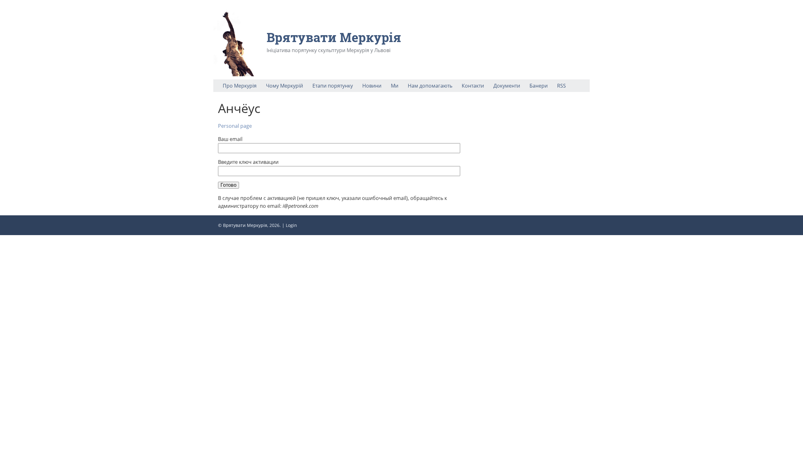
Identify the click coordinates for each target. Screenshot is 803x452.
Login (291, 225)
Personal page (235, 125)
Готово (229, 185)
